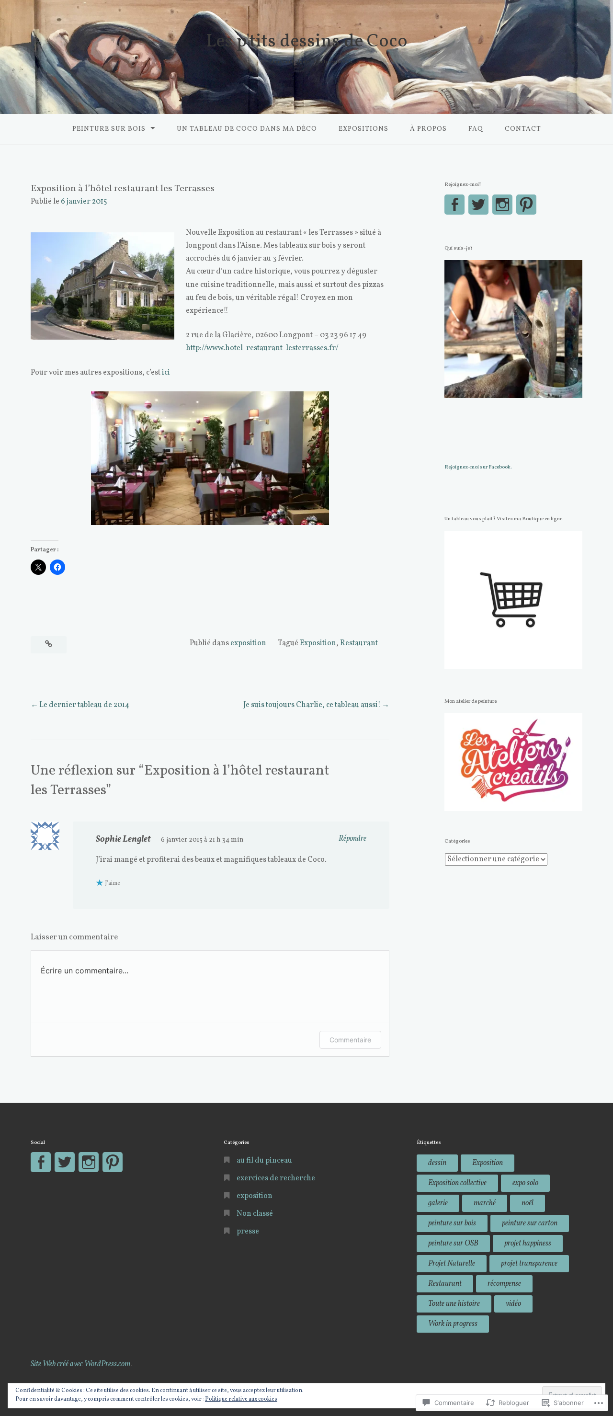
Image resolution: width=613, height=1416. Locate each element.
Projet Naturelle (451, 1263)
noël (528, 1203)
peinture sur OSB (453, 1243)
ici (166, 372)
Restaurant (359, 643)
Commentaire (350, 1040)
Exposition (318, 643)
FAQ (475, 129)
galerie (438, 1203)
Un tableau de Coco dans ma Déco (247, 129)
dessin (437, 1163)
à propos (428, 129)
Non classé (255, 1214)
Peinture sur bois (109, 129)
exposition (248, 643)
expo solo (525, 1183)
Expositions (363, 129)
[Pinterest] (526, 204)
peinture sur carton (529, 1223)
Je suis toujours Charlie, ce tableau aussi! (312, 705)
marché (485, 1203)
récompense (504, 1284)
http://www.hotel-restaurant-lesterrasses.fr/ (262, 348)
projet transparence (529, 1263)
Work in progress (452, 1324)
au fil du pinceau (264, 1160)
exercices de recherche (276, 1178)
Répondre (352, 839)
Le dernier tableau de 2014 (84, 705)
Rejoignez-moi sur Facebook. (478, 467)
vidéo (513, 1304)
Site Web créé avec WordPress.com (81, 1364)
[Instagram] (502, 204)
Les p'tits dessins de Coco (307, 42)
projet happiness (527, 1243)
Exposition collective (457, 1183)
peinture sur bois (452, 1223)
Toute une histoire (454, 1304)
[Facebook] (454, 204)
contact (523, 129)
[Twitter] (478, 204)
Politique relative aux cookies (241, 1399)
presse (248, 1231)
